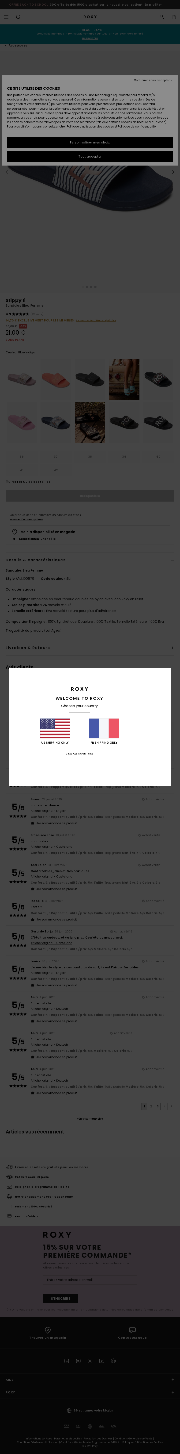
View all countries (79, 753)
